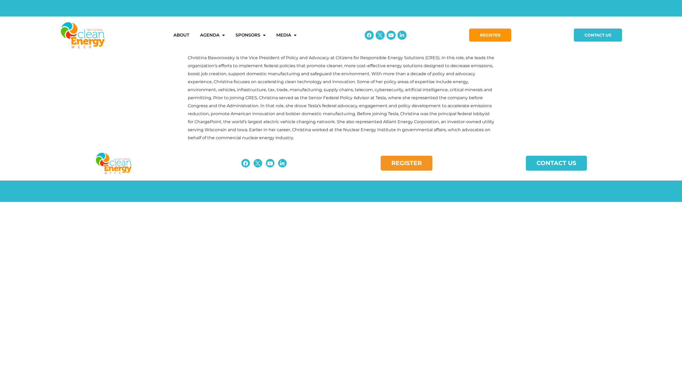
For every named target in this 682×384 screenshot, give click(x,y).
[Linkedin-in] (402, 35)
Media (283, 35)
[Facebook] (369, 35)
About (181, 35)
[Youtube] (391, 35)
